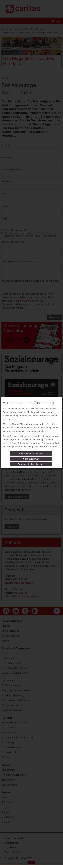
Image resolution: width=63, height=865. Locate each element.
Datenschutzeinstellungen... (31, 464)
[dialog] (31, 432)
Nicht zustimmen (31, 459)
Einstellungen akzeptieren (31, 453)
